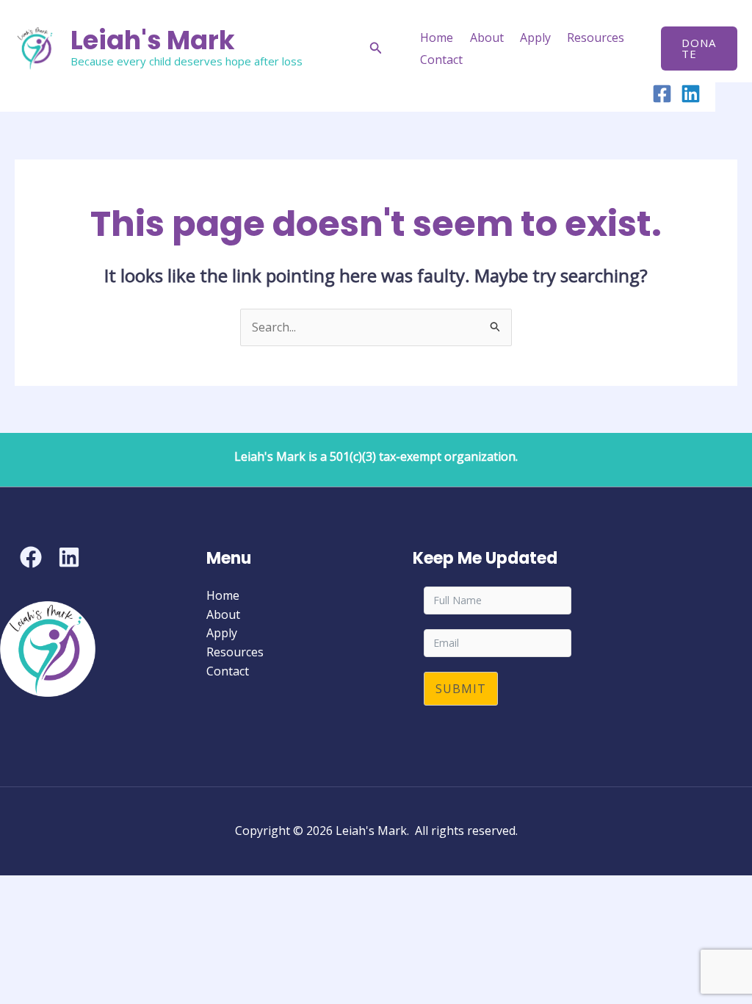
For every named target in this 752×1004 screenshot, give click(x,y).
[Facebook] (662, 94)
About (487, 37)
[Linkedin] (691, 94)
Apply (535, 37)
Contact (441, 59)
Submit (460, 689)
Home (436, 37)
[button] (376, 48)
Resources (595, 37)
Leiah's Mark (152, 40)
